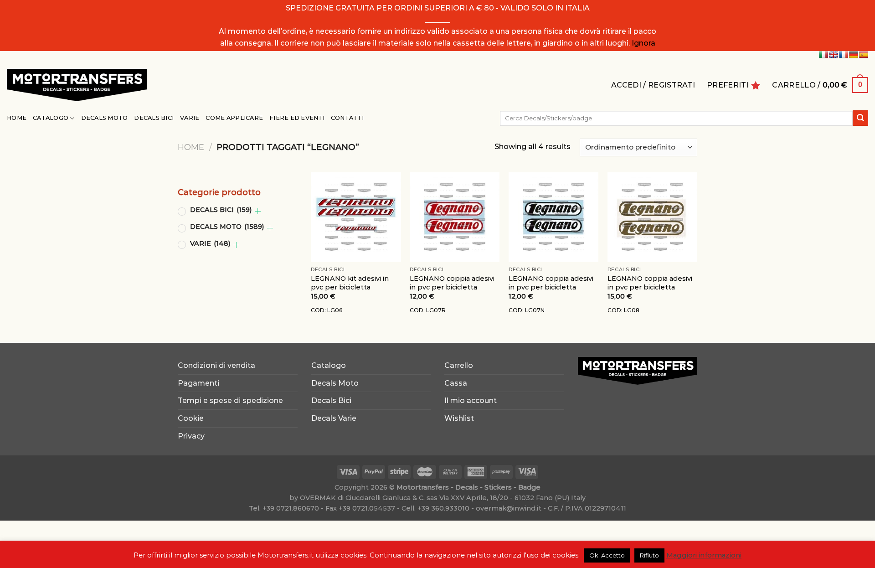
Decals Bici (154, 117)
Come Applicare (234, 117)
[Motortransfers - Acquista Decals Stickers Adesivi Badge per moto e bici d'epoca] (77, 85)
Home (16, 117)
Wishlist (459, 418)
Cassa (455, 383)
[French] (843, 54)
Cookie (191, 418)
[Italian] (823, 54)
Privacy (191, 436)
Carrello (458, 365)
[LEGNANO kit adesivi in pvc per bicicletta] (356, 217)
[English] (833, 54)
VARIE (210, 243)
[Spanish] (863, 54)
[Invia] (860, 118)
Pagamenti (198, 383)
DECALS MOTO (227, 226)
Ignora (643, 43)
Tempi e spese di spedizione (230, 400)
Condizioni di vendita (216, 365)
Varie (189, 117)
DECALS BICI (221, 210)
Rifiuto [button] (649, 555)
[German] (853, 54)
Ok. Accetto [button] (607, 555)
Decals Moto (104, 117)
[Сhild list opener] (258, 211)
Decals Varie (333, 418)
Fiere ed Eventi (296, 117)
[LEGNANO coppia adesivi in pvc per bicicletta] (454, 217)
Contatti (347, 117)
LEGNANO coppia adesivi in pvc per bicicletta (452, 282)
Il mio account (470, 400)
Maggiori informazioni (703, 555)
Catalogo (50, 117)
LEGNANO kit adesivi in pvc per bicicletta (350, 282)
